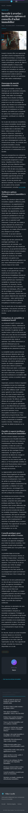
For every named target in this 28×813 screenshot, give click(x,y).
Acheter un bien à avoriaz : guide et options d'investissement (13, 755)
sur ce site (22, 187)
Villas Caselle (10, 794)
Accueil (3, 5)
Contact (20, 804)
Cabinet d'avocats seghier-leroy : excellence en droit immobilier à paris (14, 745)
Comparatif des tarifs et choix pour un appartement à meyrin (14, 750)
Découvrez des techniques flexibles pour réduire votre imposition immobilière (13, 761)
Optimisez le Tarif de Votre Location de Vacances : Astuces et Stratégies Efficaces (13, 728)
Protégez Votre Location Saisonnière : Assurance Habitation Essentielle (14, 717)
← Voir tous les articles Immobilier (11, 679)
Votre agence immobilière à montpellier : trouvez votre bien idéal (14, 712)
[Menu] (16, 1)
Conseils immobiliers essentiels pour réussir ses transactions (14, 773)
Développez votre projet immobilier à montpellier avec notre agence (14, 735)
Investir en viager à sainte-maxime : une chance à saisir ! (13, 707)
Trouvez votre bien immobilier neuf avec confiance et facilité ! (13, 722)
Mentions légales (11, 804)
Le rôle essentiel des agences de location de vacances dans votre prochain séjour (12, 701)
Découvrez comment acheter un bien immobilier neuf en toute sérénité (13, 767)
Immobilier (8, 5)
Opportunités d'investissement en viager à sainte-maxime (13, 740)
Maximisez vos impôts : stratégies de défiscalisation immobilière (13, 778)
